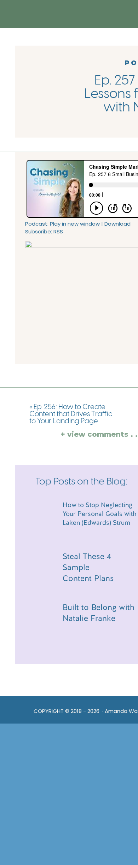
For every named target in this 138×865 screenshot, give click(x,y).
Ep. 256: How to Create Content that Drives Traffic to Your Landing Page (70, 414)
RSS (58, 231)
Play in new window (75, 223)
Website (64, 677)
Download (117, 223)
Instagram (67, 685)
